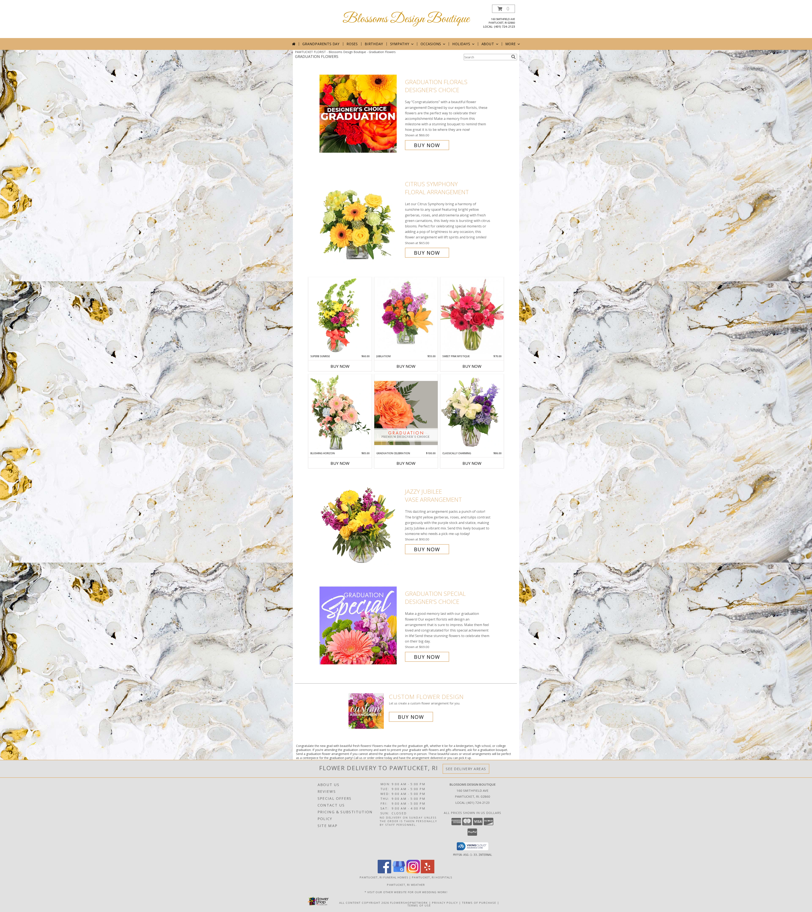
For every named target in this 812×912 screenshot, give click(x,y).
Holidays (461, 44)
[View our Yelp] (427, 872)
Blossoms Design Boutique (406, 19)
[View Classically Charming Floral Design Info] (472, 412)
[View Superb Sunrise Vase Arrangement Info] (340, 315)
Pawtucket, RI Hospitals (432, 877)
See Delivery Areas (466, 768)
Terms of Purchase (479, 903)
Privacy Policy (445, 903)
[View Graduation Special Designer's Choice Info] (361, 625)
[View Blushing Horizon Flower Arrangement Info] (340, 412)
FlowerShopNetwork (409, 903)
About (487, 44)
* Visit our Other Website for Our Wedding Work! (406, 892)
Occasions (431, 44)
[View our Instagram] (413, 872)
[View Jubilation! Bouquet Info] (406, 315)
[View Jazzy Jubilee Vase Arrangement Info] (361, 520)
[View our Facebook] (384, 872)
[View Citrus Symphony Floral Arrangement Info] (361, 218)
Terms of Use (419, 905)
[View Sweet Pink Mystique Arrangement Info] (472, 315)
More (510, 44)
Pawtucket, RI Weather (406, 885)
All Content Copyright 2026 (364, 903)
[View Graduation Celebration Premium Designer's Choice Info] (406, 412)
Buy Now (427, 145)
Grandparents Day (321, 44)
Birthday (374, 44)
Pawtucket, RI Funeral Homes (384, 877)
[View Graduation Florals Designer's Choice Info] (361, 114)
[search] (513, 57)
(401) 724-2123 (504, 27)
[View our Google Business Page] (399, 872)
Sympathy (399, 44)
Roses (352, 44)
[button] (503, 9)
